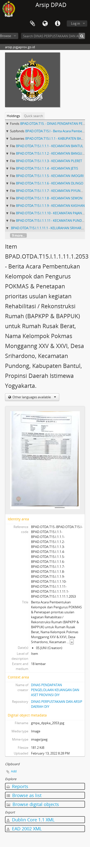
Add (13, 771)
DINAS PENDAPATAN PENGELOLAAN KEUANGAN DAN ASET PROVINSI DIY (55, 690)
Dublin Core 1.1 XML (32, 820)
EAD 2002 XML (26, 829)
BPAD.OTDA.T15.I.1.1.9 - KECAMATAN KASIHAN (50, 205)
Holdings (13, 116)
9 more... (18, 235)
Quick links (57, 23)
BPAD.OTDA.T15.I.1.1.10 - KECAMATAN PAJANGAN (52, 213)
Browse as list (26, 795)
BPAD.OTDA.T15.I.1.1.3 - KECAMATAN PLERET (49, 161)
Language (45, 23)
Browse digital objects (35, 804)
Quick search (33, 116)
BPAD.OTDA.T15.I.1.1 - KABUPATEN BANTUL (57, 138)
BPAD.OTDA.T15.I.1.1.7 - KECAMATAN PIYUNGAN (51, 190)
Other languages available (32, 397)
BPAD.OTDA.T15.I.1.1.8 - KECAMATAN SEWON (49, 198)
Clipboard (32, 23)
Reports (19, 786)
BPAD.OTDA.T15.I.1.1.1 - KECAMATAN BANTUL (49, 146)
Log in (75, 23)
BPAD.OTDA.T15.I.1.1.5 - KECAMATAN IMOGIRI (50, 176)
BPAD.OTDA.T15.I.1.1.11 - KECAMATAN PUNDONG (52, 220)
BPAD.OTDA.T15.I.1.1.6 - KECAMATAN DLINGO (49, 183)
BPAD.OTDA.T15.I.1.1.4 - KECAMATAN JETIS (47, 168)
